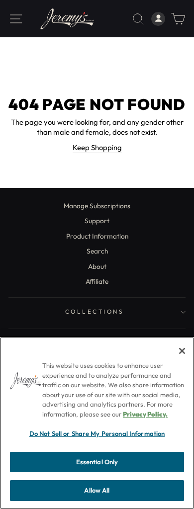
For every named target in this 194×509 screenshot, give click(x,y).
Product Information (97, 236)
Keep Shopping (97, 147)
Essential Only (97, 462)
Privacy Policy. (145, 414)
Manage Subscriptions (97, 205)
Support (97, 220)
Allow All (96, 490)
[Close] (182, 351)
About (97, 266)
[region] (97, 423)
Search (97, 251)
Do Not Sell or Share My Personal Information (97, 433)
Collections (94, 311)
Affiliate (97, 281)
